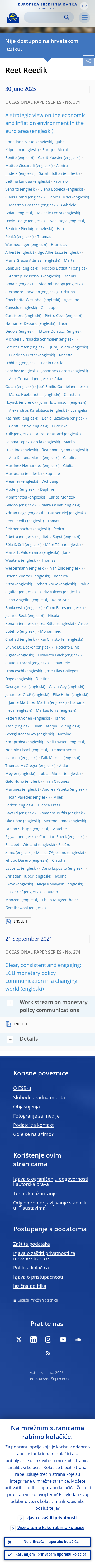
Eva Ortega (58, 221)
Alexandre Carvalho (22, 292)
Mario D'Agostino (51, 853)
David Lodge (16, 221)
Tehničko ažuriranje (35, 1194)
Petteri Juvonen (18, 718)
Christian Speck (53, 837)
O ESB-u (22, 1088)
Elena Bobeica (52, 189)
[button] (84, 6)
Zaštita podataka (31, 1244)
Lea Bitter (47, 624)
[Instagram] (48, 1339)
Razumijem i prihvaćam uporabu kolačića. (51, 1554)
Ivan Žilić (57, 568)
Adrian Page (16, 513)
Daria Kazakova (55, 418)
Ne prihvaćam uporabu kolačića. (51, 1542)
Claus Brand (16, 197)
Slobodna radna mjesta (39, 1097)
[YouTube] (63, 1339)
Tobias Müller (51, 774)
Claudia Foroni (18, 663)
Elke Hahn (61, 695)
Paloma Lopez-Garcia (23, 442)
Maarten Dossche (24, 205)
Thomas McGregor (21, 766)
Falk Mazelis (52, 758)
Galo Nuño (14, 782)
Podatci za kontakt (33, 1125)
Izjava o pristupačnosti (38, 1277)
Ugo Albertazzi (50, 253)
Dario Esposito (54, 868)
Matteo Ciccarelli (20, 166)
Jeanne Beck (16, 616)
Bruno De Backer (20, 647)
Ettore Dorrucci (52, 331)
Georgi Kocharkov (20, 734)
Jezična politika (29, 1286)
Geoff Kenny (20, 426)
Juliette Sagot (51, 537)
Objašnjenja (26, 1107)
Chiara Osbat (51, 505)
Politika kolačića (31, 1268)
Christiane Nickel (20, 142)
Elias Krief (14, 892)
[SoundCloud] (78, 1339)
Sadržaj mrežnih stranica (38, 1300)
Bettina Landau (18, 181)
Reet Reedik (15, 521)
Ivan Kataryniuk (49, 726)
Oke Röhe (13, 821)
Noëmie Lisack (18, 750)
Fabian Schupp (18, 829)
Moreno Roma (56, 821)
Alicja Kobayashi (51, 884)
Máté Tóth (54, 545)
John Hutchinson (54, 403)
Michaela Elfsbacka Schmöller (31, 339)
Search (66, 17)
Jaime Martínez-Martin (29, 703)
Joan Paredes (20, 797)
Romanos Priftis (53, 813)
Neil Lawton (57, 742)
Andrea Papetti (55, 789)
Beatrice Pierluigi (20, 229)
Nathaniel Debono (21, 324)
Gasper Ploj (58, 513)
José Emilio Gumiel (53, 387)
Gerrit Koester (50, 158)
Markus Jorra (47, 710)
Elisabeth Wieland (21, 845)
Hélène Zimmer (18, 576)
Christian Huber (19, 876)
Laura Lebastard (48, 434)
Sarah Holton (50, 174)
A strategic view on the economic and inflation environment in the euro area (45, 123)
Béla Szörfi (14, 545)
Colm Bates (56, 608)
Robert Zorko (47, 584)
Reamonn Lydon (56, 450)
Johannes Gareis (55, 371)
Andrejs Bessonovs (25, 276)
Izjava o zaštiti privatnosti (51, 1518)
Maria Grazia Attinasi (23, 260)
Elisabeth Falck (51, 655)
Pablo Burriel (59, 197)
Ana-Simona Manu (25, 458)
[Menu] (84, 17)
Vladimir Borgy (52, 284)
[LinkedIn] (33, 1339)
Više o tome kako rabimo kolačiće (50, 1528)
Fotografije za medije (36, 1116)
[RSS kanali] (48, 1353)
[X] (18, 1339)
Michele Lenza (49, 213)
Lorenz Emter (17, 347)
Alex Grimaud (21, 379)
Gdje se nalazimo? (33, 1134)
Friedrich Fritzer (23, 355)
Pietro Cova (55, 316)
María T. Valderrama (23, 553)
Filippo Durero (18, 861)
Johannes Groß (18, 695)
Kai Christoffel (52, 639)
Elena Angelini (18, 600)
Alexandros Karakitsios (29, 410)
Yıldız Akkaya (50, 592)
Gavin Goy (57, 687)
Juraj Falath (60, 347)
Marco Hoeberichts (25, 395)
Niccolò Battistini (57, 268)
